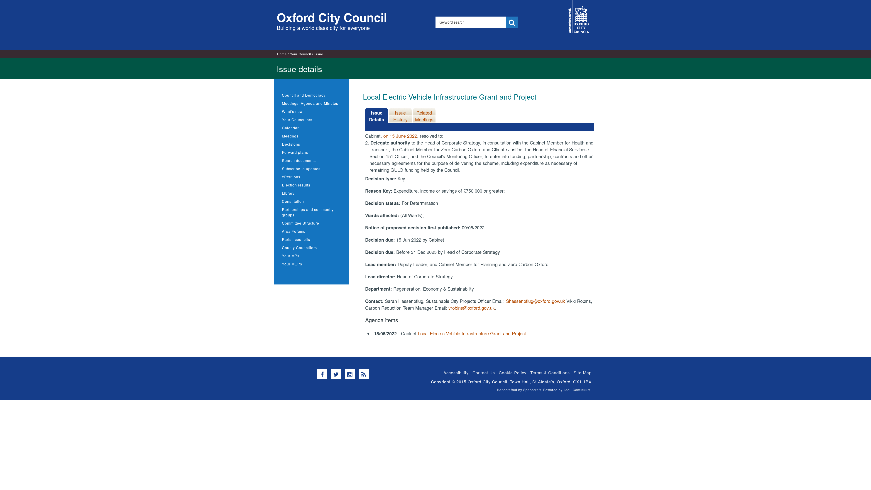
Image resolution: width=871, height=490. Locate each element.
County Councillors (299, 247)
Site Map (583, 372)
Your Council (300, 54)
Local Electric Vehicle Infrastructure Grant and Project (472, 333)
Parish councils (296, 239)
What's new (292, 111)
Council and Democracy (303, 95)
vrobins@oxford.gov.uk (471, 307)
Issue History (400, 116)
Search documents (299, 160)
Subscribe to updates (301, 168)
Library (288, 193)
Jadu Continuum (577, 389)
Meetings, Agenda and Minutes (310, 103)
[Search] (512, 22)
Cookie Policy (512, 372)
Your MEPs (292, 264)
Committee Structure (300, 223)
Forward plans (295, 152)
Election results (296, 185)
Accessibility (456, 372)
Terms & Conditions (550, 372)
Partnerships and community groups (308, 212)
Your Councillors (297, 119)
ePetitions (291, 176)
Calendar (290, 127)
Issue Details (376, 116)
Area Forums (293, 231)
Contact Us (483, 372)
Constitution (293, 201)
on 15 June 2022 (400, 135)
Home (282, 54)
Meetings (290, 136)
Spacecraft (532, 389)
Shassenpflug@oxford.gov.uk (535, 301)
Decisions (291, 144)
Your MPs (290, 255)
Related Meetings (424, 116)
